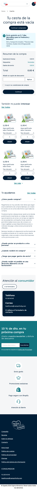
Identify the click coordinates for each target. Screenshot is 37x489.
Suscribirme (24, 345)
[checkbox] (3, 85)
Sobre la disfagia (7, 439)
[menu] (27, 4)
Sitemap (4, 458)
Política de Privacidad (25, 349)
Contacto (4, 442)
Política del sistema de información (13, 462)
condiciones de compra (21, 85)
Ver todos (5, 107)
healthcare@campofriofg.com (11, 478)
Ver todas (31, 193)
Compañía (4, 431)
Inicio (3, 11)
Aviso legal (5, 448)
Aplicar (29, 79)
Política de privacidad (8, 455)
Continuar (18, 92)
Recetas (4, 435)
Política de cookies (7, 451)
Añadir (9, 142)
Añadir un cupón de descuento (13, 76)
